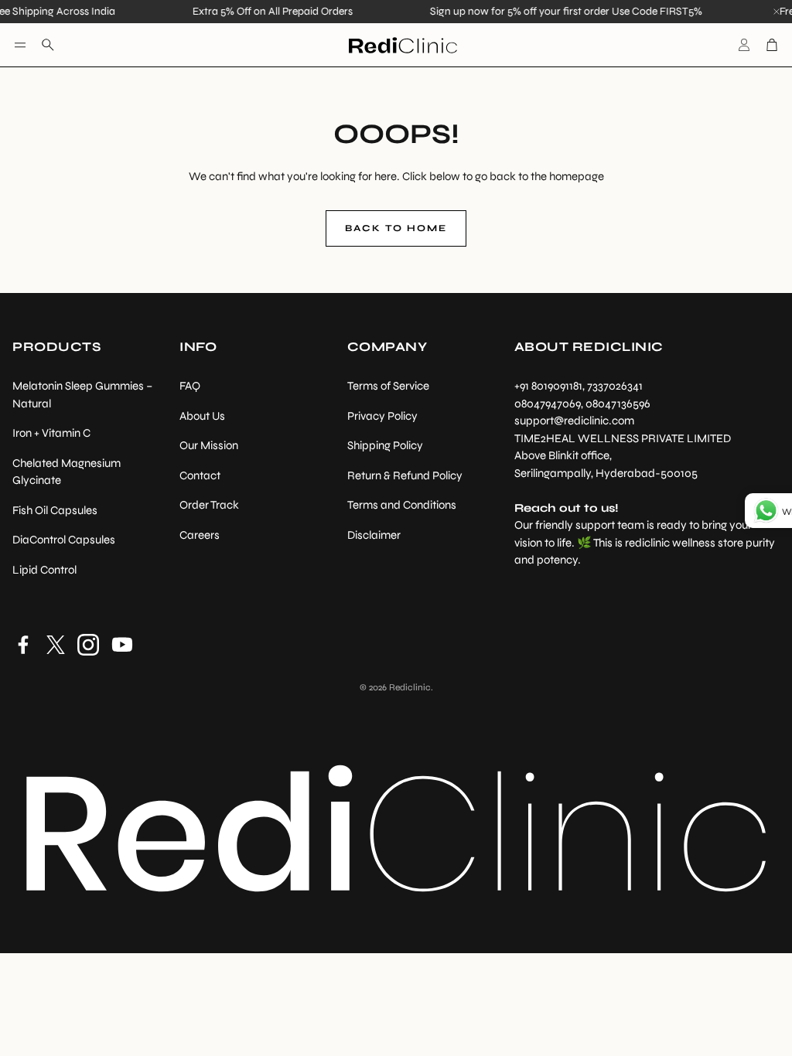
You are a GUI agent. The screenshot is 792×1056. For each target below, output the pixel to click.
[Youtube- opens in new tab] (122, 645)
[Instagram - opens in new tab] (88, 645)
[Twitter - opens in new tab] (55, 644)
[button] (20, 45)
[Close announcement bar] (776, 11)
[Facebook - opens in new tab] (23, 645)
